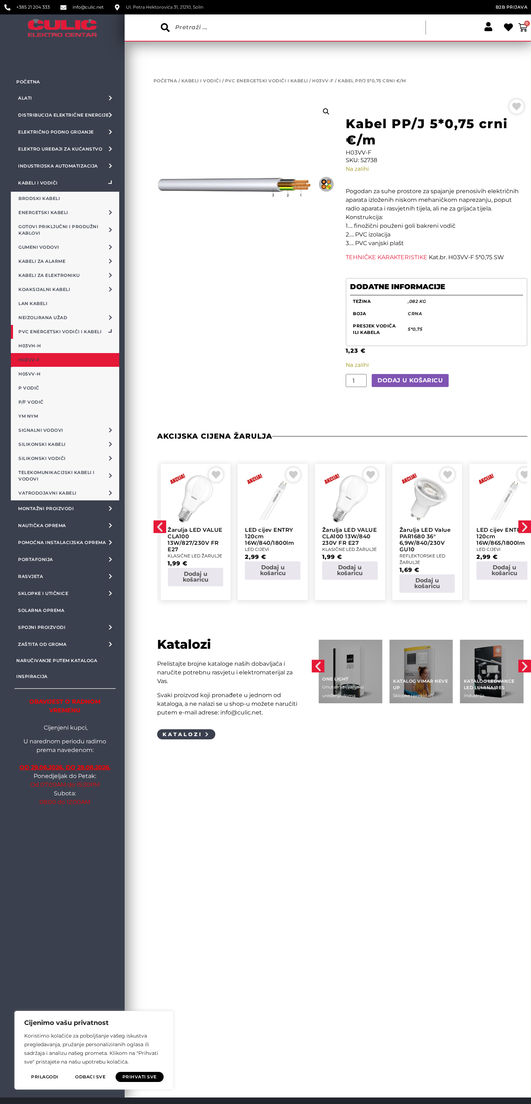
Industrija (474, 695)
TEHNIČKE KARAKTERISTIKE (386, 257)
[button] (326, 111)
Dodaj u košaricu (410, 380)
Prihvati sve (139, 1076)
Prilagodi (45, 1076)
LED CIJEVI (257, 549)
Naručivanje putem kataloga (56, 660)
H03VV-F (323, 80)
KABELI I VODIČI (201, 80)
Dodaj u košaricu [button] (195, 576)
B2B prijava (512, 7)
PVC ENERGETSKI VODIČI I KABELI (266, 80)
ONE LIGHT (335, 679)
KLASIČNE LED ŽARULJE (195, 555)
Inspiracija (32, 676)
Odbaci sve (90, 1076)
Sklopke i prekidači (413, 695)
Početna (28, 81)
